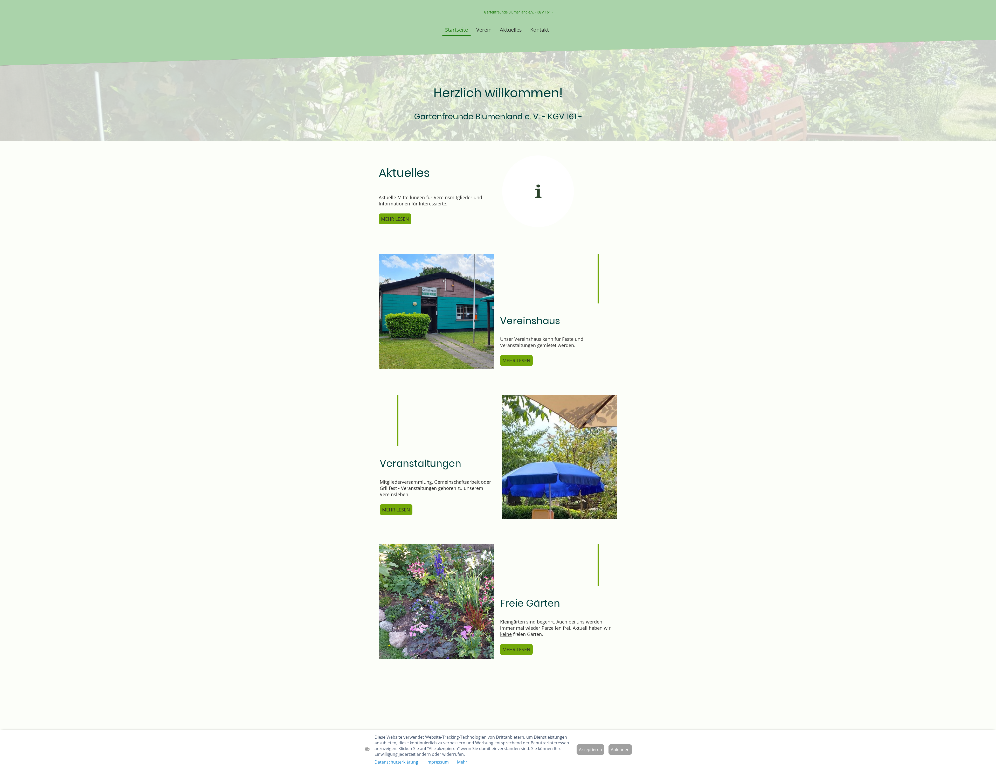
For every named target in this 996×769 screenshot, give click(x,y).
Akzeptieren (590, 749)
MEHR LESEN (395, 219)
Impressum (437, 762)
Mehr (462, 762)
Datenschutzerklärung (396, 762)
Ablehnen (620, 749)
